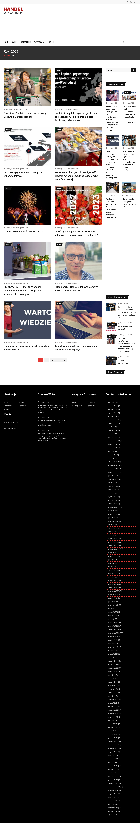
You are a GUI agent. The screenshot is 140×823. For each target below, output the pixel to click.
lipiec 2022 (111, 518)
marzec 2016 (112, 727)
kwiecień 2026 (113, 406)
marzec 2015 (112, 769)
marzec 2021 (112, 574)
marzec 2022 (112, 532)
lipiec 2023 (111, 476)
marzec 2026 (112, 409)
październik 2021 (114, 549)
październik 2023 (114, 465)
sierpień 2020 (112, 598)
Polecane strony (10, 429)
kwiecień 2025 (113, 430)
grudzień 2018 (113, 665)
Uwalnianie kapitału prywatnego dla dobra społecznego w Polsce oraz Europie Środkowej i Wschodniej (77, 117)
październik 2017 (114, 685)
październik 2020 (114, 591)
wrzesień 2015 (113, 748)
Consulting (26, 42)
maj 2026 (111, 402)
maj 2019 (111, 651)
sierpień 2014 (112, 794)
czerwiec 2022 (113, 521)
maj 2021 (111, 567)
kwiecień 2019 (113, 654)
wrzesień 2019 (113, 637)
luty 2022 (111, 535)
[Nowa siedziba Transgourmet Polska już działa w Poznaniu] (129, 187)
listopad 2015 (112, 741)
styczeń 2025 (112, 437)
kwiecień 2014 (113, 808)
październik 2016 (114, 710)
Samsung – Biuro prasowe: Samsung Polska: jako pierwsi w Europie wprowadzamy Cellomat (127, 312)
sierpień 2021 (112, 556)
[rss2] (13, 422)
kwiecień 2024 (113, 455)
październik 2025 (114, 420)
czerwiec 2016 (113, 717)
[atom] (17, 422)
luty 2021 (111, 577)
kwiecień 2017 (113, 703)
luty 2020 (111, 619)
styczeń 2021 (112, 581)
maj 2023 (111, 483)
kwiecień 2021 (113, 570)
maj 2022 (111, 525)
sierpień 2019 (112, 640)
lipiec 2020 (111, 602)
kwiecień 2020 (113, 612)
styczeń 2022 (112, 539)
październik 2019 (114, 633)
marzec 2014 (112, 811)
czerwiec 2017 (113, 699)
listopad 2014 (112, 783)
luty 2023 (111, 493)
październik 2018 (114, 668)
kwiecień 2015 (113, 766)
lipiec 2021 (111, 560)
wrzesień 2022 (113, 511)
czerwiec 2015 (113, 759)
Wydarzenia (39, 42)
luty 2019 (111, 658)
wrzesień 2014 (113, 790)
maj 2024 (111, 451)
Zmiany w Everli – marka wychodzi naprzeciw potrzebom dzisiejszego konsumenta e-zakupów (23, 291)
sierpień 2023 (112, 472)
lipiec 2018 (111, 675)
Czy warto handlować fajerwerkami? (23, 231)
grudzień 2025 (113, 416)
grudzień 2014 (113, 780)
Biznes (14, 42)
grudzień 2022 (113, 500)
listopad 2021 (112, 546)
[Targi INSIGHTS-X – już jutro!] (111, 326)
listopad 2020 (112, 588)
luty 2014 (111, 815)
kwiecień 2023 (113, 486)
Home (6, 42)
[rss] (11, 422)
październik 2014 (114, 787)
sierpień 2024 (112, 444)
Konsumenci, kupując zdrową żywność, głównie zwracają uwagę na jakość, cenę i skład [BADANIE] (77, 176)
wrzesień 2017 (113, 689)
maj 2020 (111, 609)
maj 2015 (111, 762)
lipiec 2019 (111, 644)
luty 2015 (111, 773)
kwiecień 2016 (113, 724)
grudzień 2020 (113, 584)
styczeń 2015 (112, 776)
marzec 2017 (112, 706)
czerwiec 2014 (113, 801)
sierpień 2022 (112, 514)
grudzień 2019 (113, 626)
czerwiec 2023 (113, 479)
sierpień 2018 (112, 672)
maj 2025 (111, 427)
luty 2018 (111, 678)
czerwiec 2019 (113, 647)
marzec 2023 (112, 490)
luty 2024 (111, 458)
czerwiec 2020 (113, 605)
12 (59, 360)
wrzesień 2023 (113, 469)
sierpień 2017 (112, 692)
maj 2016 (111, 720)
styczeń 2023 (112, 497)
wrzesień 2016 (113, 713)
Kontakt (51, 42)
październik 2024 (114, 441)
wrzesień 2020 (113, 595)
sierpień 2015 (112, 752)
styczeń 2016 (112, 734)
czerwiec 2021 (113, 563)
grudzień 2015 (113, 738)
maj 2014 (111, 804)
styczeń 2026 (112, 413)
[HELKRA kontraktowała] (111, 360)
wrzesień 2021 (113, 553)
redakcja (9, 109)
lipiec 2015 (111, 755)
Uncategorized (77, 406)
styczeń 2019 (112, 661)
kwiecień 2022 (113, 528)
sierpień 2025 (112, 423)
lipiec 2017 (111, 696)
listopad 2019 (112, 630)
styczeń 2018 (112, 682)
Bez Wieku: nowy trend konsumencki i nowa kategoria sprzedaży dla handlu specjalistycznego (51, 423)
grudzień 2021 (113, 542)
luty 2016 (111, 731)
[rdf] (15, 422)
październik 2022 (114, 507)
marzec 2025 (112, 434)
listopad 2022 (112, 504)
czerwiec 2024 (113, 448)
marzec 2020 (112, 616)
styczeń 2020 (112, 623)
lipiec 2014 (111, 797)
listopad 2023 (112, 462)
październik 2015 (114, 745)
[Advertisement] (81, 22)
